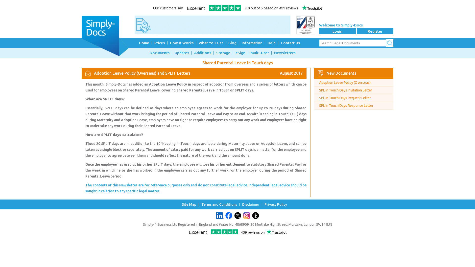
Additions (202, 53)
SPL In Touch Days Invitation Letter (345, 90)
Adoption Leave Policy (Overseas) (345, 83)
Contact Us (290, 42)
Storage (223, 53)
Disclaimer (250, 204)
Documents (159, 53)
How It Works (181, 42)
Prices (159, 42)
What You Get (211, 42)
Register (375, 31)
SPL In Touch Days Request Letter (345, 98)
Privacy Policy (275, 204)
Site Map (189, 204)
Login (337, 31)
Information (252, 42)
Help (272, 42)
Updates (182, 53)
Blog (232, 42)
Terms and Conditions (219, 204)
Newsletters (284, 53)
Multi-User (260, 53)
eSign (240, 53)
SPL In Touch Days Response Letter (346, 106)
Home (144, 42)
